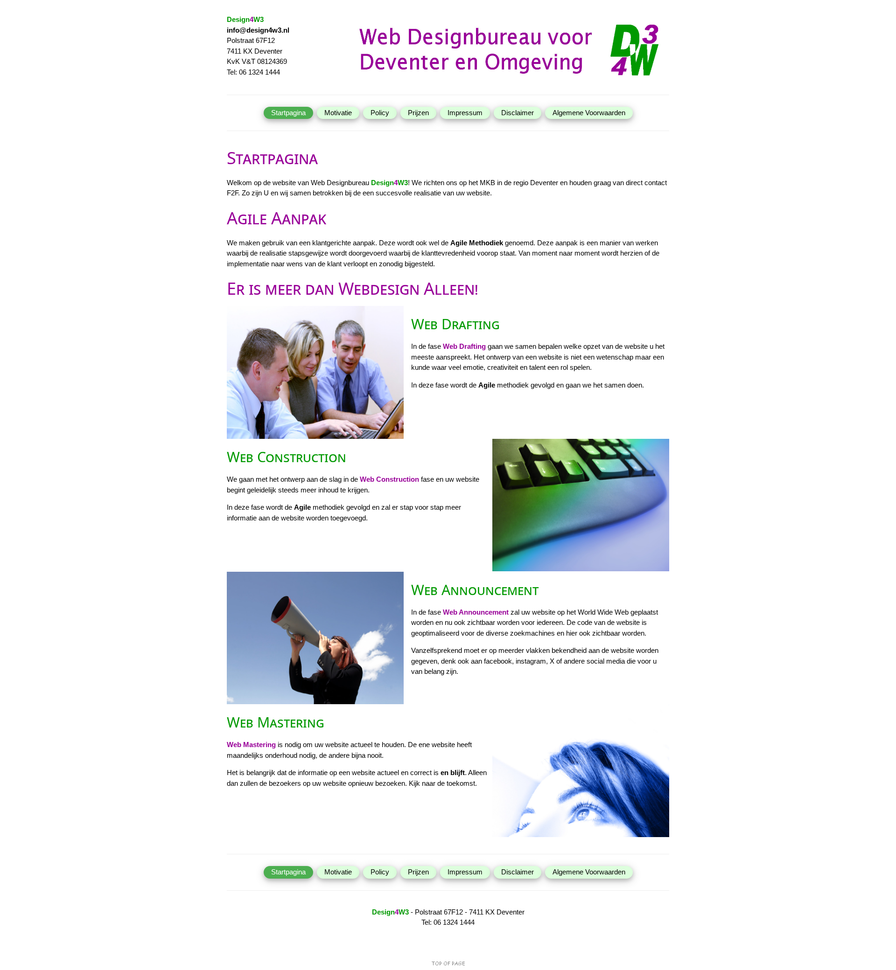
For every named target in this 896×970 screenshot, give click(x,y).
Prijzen (418, 113)
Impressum (465, 113)
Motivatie (338, 113)
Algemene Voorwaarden (589, 113)
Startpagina (288, 113)
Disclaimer (517, 113)
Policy (380, 113)
